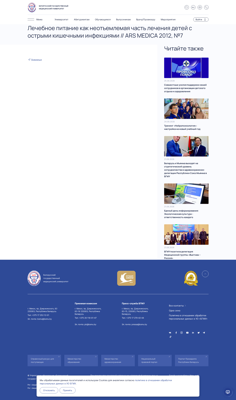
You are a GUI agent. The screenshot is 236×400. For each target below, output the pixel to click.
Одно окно (174, 310)
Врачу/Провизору (145, 19)
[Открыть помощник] (228, 392)
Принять (67, 390)
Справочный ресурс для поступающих (42, 360)
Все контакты (176, 305)
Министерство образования (74, 360)
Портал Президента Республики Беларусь (188, 360)
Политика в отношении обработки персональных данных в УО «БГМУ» (188, 317)
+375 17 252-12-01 (40, 315)
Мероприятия (168, 19)
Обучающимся (103, 19)
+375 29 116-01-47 (88, 318)
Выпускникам (123, 19)
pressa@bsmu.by (139, 324)
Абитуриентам (81, 19)
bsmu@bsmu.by (44, 319)
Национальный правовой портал (149, 360)
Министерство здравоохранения (112, 360)
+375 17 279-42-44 (135, 318)
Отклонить (49, 390)
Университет (61, 19)
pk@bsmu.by (90, 324)
